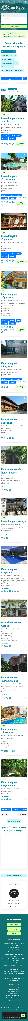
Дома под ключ (8, 59)
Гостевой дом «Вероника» (9, 784)
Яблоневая (6, 809)
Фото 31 (12, 253)
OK (23, 1015)
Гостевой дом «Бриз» (13, 521)
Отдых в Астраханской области (14, 965)
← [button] (2, 83)
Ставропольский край (14, 947)
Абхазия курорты (14, 960)
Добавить (22, 2)
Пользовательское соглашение (14, 973)
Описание (4, 135)
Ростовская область (14, 963)
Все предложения (14, 821)
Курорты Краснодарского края (14, 943)
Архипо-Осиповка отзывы (14, 875)
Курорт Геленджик (13, 33)
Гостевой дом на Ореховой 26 (10, 679)
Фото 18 (12, 379)
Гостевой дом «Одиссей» (9, 296)
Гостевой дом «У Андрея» (11, 624)
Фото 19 (12, 195)
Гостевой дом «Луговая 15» (13, 119)
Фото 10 (12, 135)
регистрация (14, 929)
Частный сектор (9, 55)
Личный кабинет (12, 2)
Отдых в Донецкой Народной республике (14, 958)
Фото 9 (12, 320)
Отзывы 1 (12, 138)
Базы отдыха (7, 67)
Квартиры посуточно (10, 63)
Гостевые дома (8, 52)
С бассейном (16, 78)
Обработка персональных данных (14, 971)
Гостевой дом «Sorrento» (9, 730)
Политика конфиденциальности (11, 1017)
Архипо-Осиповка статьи (14, 998)
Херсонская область (14, 956)
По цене (21, 91)
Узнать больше (22, 138)
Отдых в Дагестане (14, 952)
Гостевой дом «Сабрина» (9, 421)
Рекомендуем (12, 89)
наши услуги (14, 924)
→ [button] (6, 83)
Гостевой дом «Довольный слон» (12, 471)
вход (14, 933)
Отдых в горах (14, 945)
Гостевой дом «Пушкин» (9, 237)
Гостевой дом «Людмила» (9, 365)
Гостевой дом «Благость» (9, 177)
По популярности (13, 91)
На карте (4, 138)
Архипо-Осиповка (8, 35)
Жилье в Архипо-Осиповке (12, 70)
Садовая (16, 809)
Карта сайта (14, 969)
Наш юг (4, 33)
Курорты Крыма (14, 950)
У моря (5, 78)
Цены (18, 135)
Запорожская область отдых (14, 954)
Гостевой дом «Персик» (9, 571)
